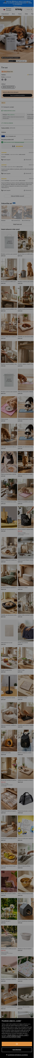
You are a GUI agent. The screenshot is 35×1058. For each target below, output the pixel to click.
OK (17, 1044)
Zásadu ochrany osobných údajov (11, 1037)
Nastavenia (17, 1050)
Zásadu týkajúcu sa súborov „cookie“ (17, 1035)
